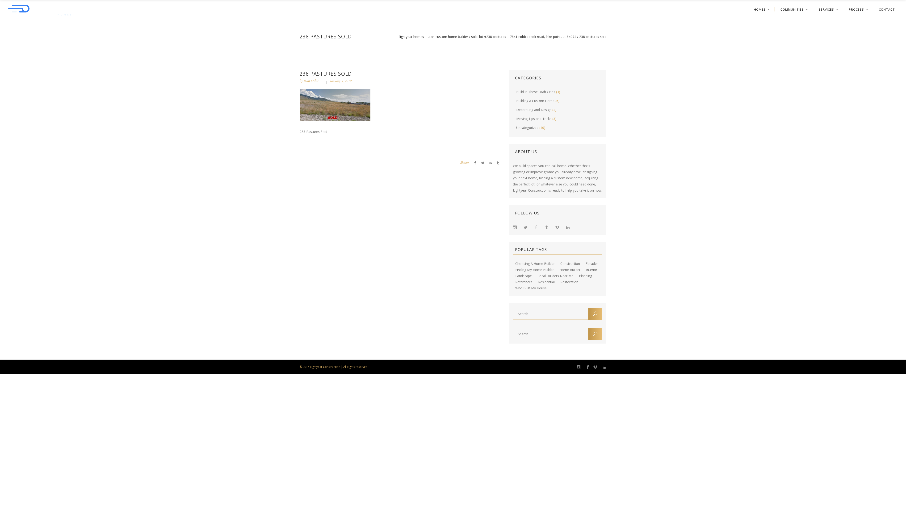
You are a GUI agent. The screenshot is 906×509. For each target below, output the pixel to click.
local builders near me (555, 276)
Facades (592, 264)
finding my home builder (534, 270)
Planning (585, 276)
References (524, 282)
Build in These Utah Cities (535, 92)
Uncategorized (527, 127)
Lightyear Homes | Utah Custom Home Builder (433, 36)
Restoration (569, 282)
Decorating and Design (533, 109)
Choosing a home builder (535, 264)
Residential (546, 282)
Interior (591, 270)
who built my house (531, 288)
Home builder (569, 270)
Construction (570, 264)
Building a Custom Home (535, 101)
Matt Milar (311, 80)
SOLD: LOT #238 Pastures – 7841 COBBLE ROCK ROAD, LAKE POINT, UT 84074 (523, 36)
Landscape (523, 276)
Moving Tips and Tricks (533, 118)
